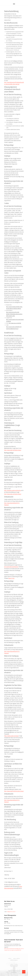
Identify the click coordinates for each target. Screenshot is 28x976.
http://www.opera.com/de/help (15, 323)
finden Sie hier (11, 578)
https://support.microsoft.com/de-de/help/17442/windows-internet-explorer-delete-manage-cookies (14, 314)
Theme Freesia (18, 970)
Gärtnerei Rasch (10, 970)
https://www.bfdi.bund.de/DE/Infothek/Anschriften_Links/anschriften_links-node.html (14, 83)
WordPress (15, 972)
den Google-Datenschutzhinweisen (11, 567)
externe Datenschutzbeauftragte (13, 887)
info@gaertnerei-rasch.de (11, 911)
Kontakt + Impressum (16, 958)
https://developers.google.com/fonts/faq (12, 490)
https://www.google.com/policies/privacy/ (12, 450)
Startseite (9, 958)
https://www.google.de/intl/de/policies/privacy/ (14, 791)
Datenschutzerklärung (14, 960)
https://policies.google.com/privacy (11, 736)
